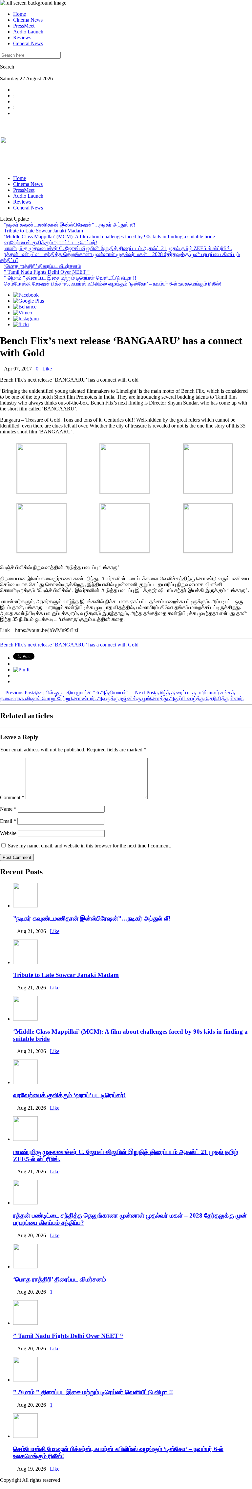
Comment (12, 797)
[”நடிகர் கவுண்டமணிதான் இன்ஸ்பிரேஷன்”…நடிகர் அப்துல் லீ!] (25, 905)
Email (8, 821)
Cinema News (28, 20)
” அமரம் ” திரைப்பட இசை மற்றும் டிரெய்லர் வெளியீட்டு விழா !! (70, 278)
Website (8, 833)
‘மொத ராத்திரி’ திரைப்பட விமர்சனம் (42, 266)
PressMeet (23, 26)
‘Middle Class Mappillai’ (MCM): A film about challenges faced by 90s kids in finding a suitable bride (109, 236)
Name (8, 809)
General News (28, 43)
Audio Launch (28, 31)
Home (19, 14)
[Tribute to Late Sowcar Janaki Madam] (25, 962)
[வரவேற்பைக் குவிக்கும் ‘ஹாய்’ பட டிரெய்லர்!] (25, 1082)
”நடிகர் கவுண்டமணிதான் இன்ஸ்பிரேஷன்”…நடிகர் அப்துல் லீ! (69, 225)
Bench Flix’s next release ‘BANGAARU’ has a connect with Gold (69, 644)
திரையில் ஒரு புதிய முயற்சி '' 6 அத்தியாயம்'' (66, 692)
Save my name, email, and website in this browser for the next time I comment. (89, 845)
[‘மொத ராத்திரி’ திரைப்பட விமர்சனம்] (25, 1266)
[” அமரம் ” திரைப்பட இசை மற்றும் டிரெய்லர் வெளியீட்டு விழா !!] (25, 1379)
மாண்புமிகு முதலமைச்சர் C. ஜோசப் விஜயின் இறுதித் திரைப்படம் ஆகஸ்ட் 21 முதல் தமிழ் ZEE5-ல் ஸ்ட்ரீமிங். (118, 248)
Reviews (22, 37)
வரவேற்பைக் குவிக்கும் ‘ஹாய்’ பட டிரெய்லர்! (50, 242)
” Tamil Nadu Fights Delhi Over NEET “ (47, 272)
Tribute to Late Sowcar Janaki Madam (43, 230)
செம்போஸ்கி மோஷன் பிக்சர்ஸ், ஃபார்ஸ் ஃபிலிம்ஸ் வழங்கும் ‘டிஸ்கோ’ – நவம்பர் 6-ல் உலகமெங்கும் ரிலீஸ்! (112, 284)
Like (47, 368)
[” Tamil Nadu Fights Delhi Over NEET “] (25, 1323)
